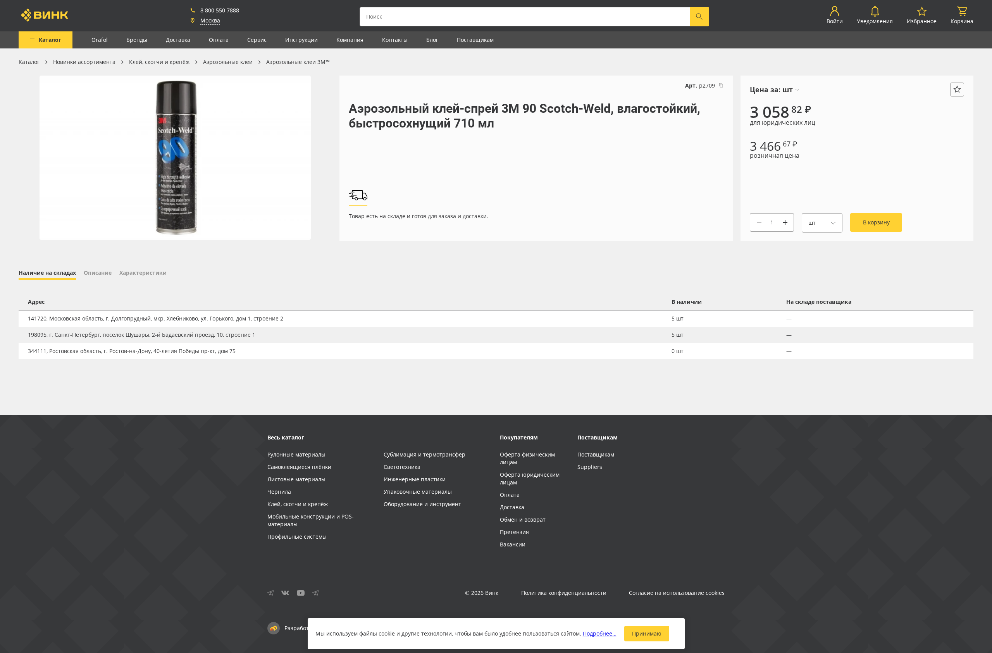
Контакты (395, 39)
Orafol (99, 39)
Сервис (257, 39)
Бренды (136, 39)
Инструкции (301, 39)
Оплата (219, 39)
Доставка (178, 39)
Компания (349, 39)
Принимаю (646, 633)
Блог (432, 39)
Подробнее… (600, 633)
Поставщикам (475, 39)
